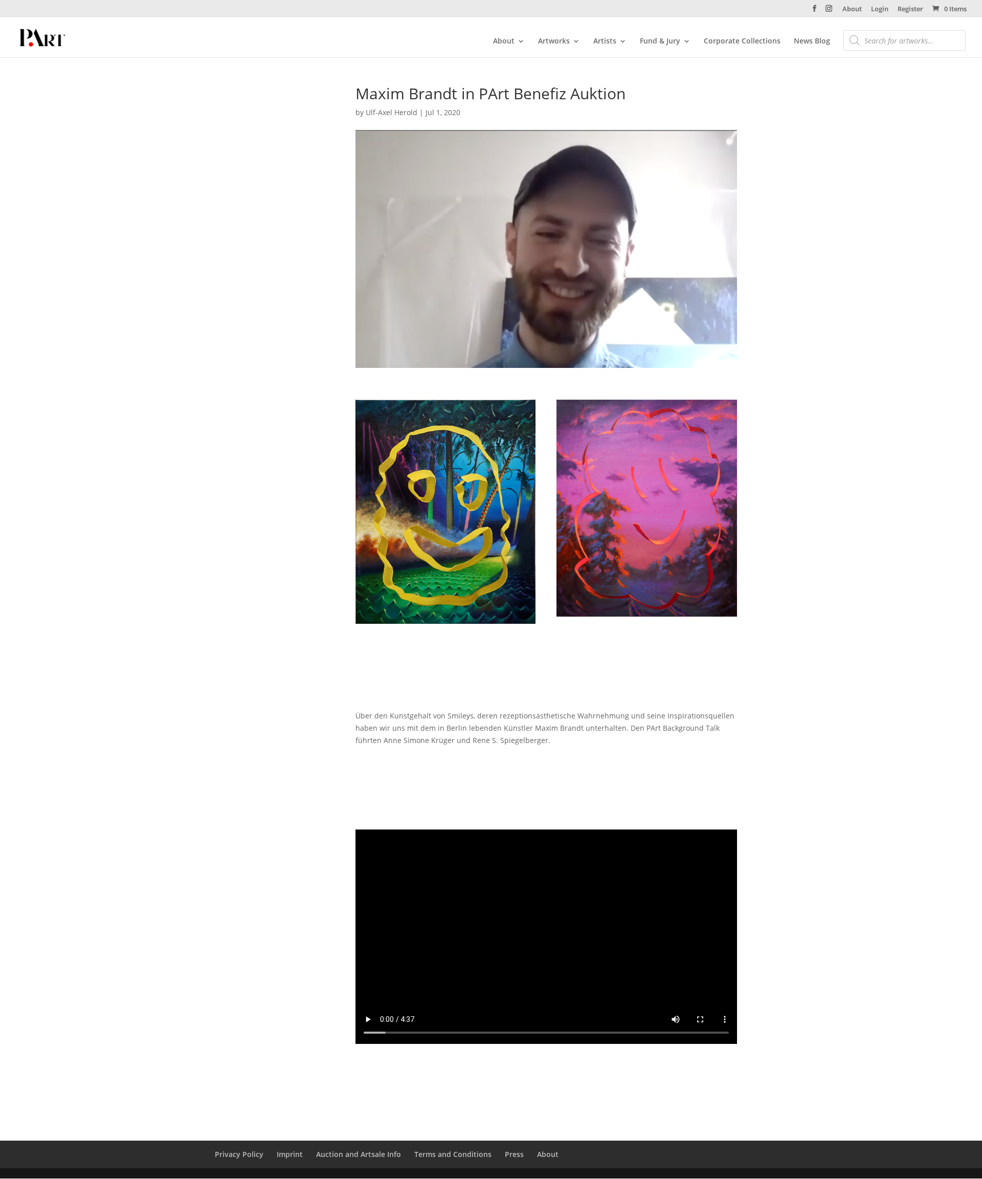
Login (879, 9)
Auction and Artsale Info (358, 1154)
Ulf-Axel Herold (391, 112)
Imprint (290, 1154)
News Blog (812, 41)
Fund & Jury (660, 41)
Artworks (554, 41)
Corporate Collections (742, 41)
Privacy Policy (239, 1154)
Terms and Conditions (453, 1154)
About (852, 9)
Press (514, 1154)
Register (910, 9)
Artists (604, 41)
